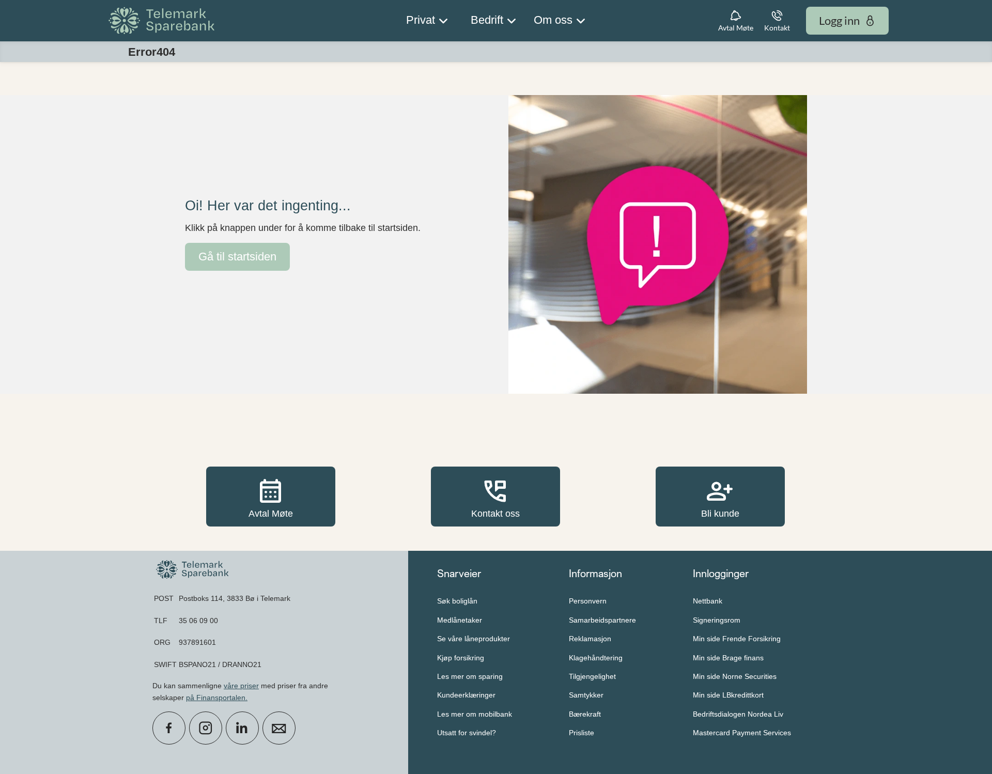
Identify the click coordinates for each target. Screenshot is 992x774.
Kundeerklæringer (466, 695)
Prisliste (581, 733)
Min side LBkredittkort (728, 695)
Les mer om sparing (470, 676)
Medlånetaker (459, 620)
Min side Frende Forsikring (737, 638)
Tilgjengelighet (592, 676)
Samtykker (586, 695)
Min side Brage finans (728, 658)
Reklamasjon (590, 638)
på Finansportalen (215, 697)
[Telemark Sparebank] (163, 20)
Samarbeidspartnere (602, 620)
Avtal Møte (271, 496)
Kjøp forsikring (460, 658)
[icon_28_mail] (279, 728)
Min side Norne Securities (735, 676)
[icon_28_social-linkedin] (242, 728)
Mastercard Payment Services (742, 733)
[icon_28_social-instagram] (205, 728)
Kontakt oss (495, 496)
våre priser (241, 686)
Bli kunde (720, 496)
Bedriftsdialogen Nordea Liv (738, 714)
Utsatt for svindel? (466, 733)
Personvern (588, 601)
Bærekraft (585, 714)
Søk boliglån (457, 601)
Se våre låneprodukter (473, 638)
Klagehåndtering (596, 658)
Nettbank (707, 601)
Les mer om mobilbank (474, 714)
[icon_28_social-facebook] (168, 728)
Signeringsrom (716, 620)
